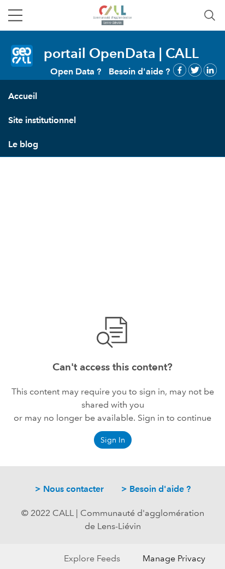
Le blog (23, 144)
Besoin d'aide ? (139, 71)
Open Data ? (75, 71)
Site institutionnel (42, 120)
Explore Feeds (92, 558)
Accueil (22, 96)
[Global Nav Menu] (15, 15)
